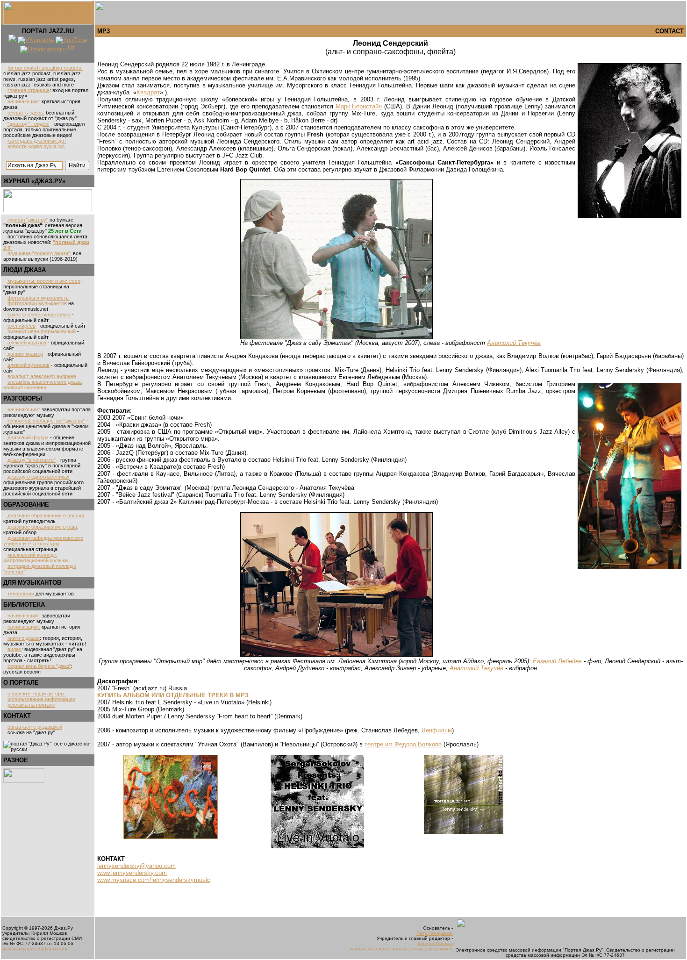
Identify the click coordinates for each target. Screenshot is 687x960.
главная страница (28, 90)
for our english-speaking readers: (45, 68)
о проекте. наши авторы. (36, 693)
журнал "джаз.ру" (27, 219)
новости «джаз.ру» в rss (36, 146)
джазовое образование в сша (42, 527)
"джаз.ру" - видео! (28, 124)
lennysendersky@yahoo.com (136, 865)
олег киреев (21, 326)
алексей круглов (26, 342)
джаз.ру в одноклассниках (38, 477)
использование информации (41, 699)
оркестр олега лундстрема (39, 314)
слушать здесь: (25, 112)
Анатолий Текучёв (514, 342)
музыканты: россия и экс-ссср (43, 281)
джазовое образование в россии (45, 515)
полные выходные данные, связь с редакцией (401, 948)
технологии (20, 593)
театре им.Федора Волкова (403, 744)
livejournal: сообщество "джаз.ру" (46, 420)
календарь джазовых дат (36, 140)
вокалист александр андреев (41, 376)
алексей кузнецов (28, 365)
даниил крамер (25, 354)
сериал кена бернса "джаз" (39, 666)
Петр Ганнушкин (434, 933)
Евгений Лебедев (557, 661)
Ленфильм (437, 730)
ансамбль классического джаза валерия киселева (42, 384)
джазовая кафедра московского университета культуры (43, 540)
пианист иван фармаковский (41, 331)
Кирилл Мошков (435, 943)
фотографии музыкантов (37, 303)
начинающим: (23, 101)
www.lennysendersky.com (132, 872)
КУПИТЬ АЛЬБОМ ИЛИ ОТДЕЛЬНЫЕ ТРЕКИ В (172, 695)
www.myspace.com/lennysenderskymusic (153, 879)
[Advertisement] (31, 858)
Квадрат (148, 92)
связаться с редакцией (34, 727)
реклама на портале (31, 705)
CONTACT (669, 31)
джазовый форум (28, 437)
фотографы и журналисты (38, 298)
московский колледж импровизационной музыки (35, 557)
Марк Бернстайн (359, 106)
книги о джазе (23, 638)
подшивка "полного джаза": (39, 253)
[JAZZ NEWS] (47, 210)
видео (14, 649)
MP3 (103, 31)
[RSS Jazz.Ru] (12, 39)
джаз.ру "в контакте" (31, 460)
